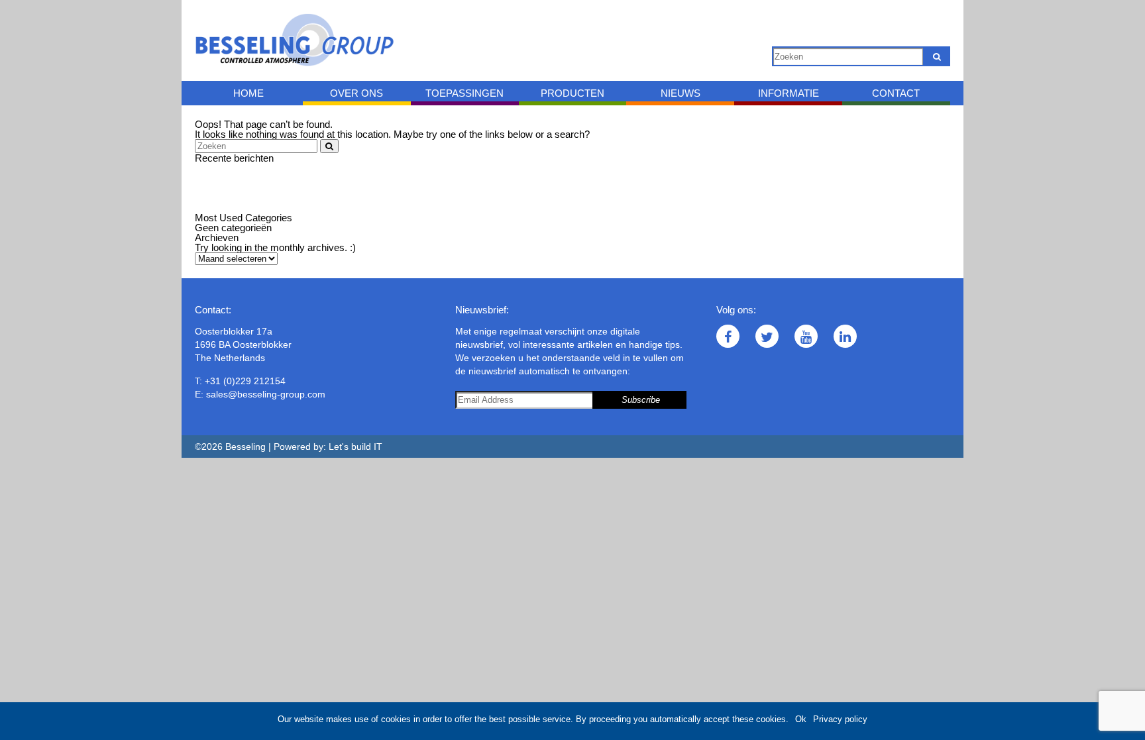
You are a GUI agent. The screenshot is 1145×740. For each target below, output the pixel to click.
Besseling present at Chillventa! (263, 207)
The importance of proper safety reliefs (278, 168)
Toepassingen (464, 93)
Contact (896, 93)
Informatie (788, 93)
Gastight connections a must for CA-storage (290, 187)
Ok (800, 719)
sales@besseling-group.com (265, 394)
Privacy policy (840, 719)
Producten (572, 93)
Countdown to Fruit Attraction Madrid (273, 178)
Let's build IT (355, 446)
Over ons (356, 93)
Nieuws (680, 93)
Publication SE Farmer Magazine (266, 197)
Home (248, 93)
